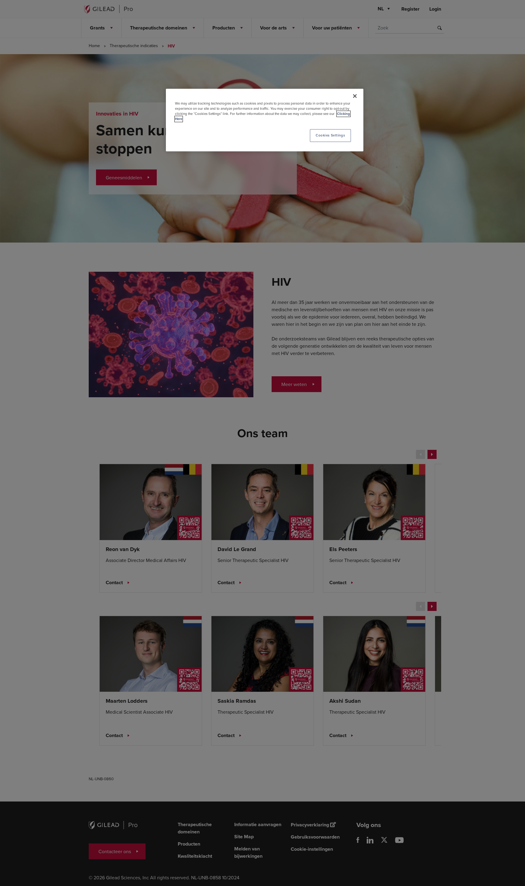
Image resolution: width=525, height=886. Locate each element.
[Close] (355, 96)
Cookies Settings (330, 135)
